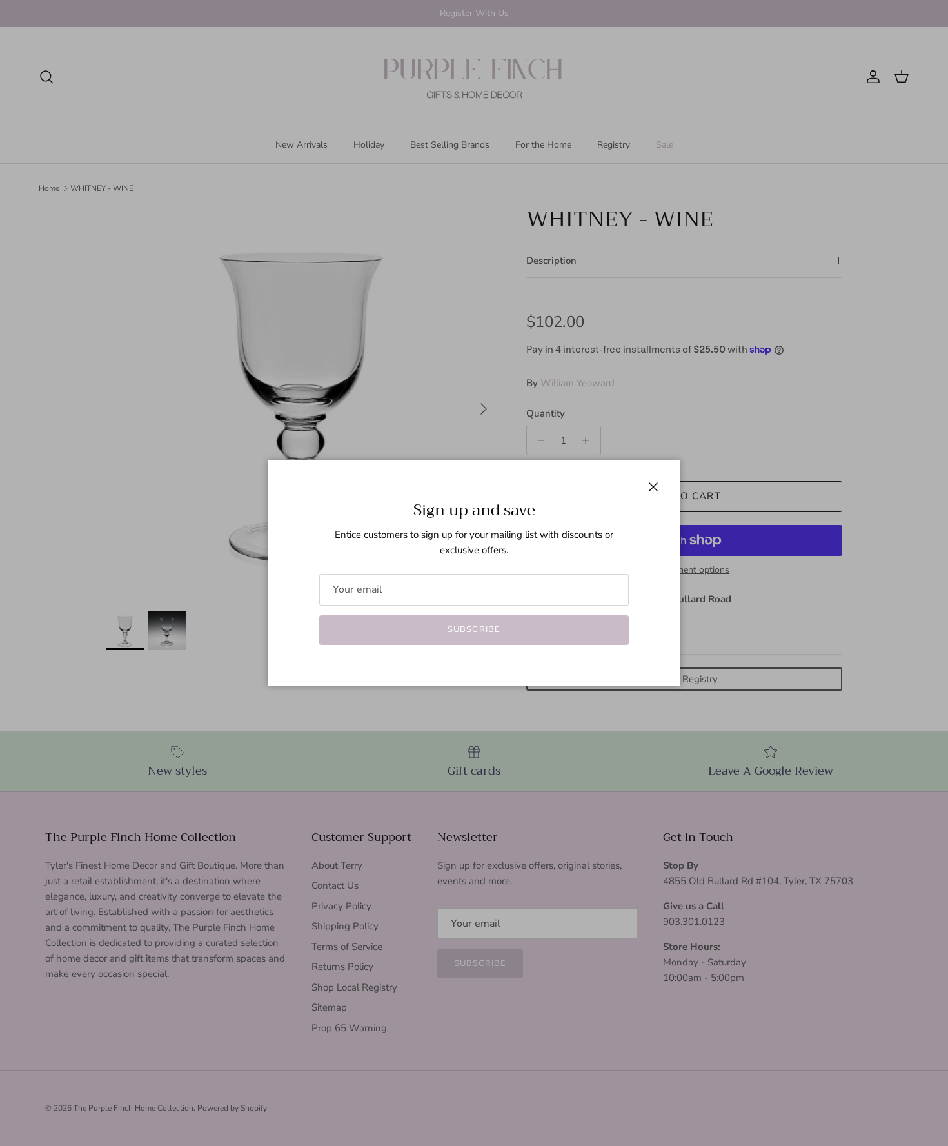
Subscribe (474, 629)
